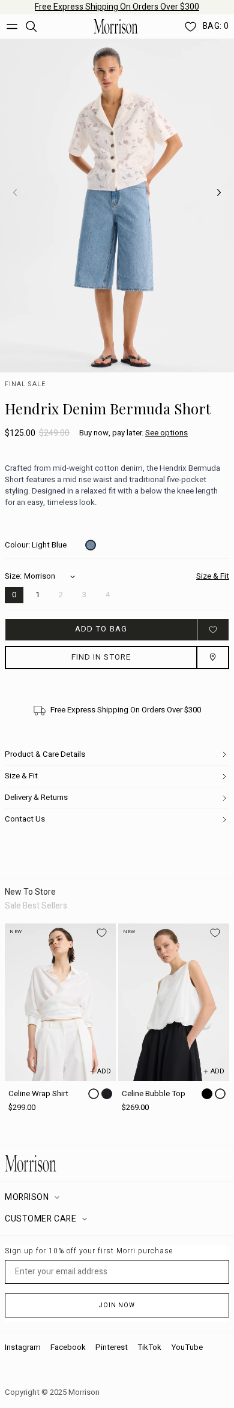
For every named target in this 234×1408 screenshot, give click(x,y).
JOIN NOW (117, 1305)
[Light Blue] (90, 545)
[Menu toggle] (12, 26)
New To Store (30, 892)
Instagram (23, 1347)
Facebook (68, 1347)
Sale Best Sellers (36, 905)
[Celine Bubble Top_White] (173, 1002)
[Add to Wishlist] (213, 629)
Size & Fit (212, 576)
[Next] (219, 192)
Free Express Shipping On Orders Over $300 (117, 7)
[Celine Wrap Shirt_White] (60, 1002)
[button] (133, 433)
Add (104, 1071)
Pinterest (111, 1347)
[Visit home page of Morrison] (117, 1163)
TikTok (149, 1347)
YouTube (187, 1347)
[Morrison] (116, 26)
